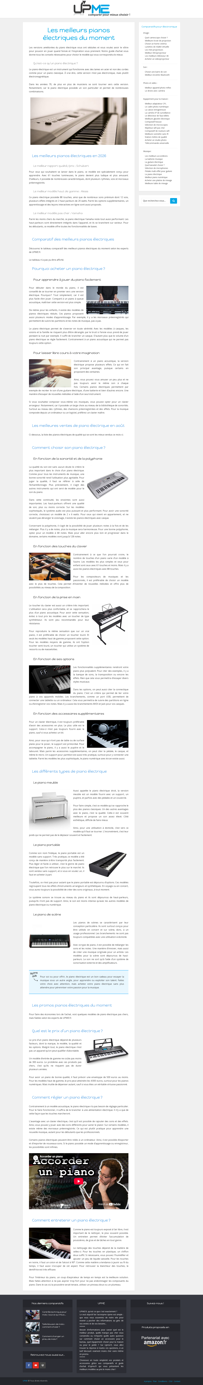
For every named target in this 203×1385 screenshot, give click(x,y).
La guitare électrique (154, 162)
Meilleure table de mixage (156, 183)
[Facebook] (29, 1365)
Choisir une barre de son (156, 71)
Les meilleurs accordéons (156, 156)
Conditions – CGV (165, 1381)
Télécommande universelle (157, 143)
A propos (148, 1381)
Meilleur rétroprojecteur (155, 52)
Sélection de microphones (156, 168)
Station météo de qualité (156, 137)
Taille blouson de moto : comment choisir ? (53, 1325)
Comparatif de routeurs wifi (157, 131)
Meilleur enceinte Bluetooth (157, 74)
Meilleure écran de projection (158, 40)
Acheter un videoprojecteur (157, 59)
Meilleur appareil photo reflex (158, 87)
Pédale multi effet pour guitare (158, 171)
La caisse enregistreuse (155, 109)
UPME (25, 1380)
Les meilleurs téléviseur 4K (157, 56)
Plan (155, 1381)
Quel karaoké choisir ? (154, 165)
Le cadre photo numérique (157, 106)
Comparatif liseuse (153, 121)
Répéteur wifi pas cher (155, 128)
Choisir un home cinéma (156, 43)
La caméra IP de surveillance (157, 112)
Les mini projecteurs (154, 49)
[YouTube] (36, 1365)
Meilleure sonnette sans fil (156, 134)
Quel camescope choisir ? (156, 37)
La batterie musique (154, 159)
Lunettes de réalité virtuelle (157, 46)
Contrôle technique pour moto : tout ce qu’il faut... (54, 1313)
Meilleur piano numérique (156, 177)
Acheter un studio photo (156, 140)
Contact (177, 1381)
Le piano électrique (153, 174)
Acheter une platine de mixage (158, 180)
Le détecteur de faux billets (157, 115)
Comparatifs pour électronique (159, 26)
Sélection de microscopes (156, 124)
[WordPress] (42, 1365)
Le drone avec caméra (155, 90)
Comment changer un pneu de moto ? (53, 1337)
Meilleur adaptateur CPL (155, 103)
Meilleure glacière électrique (157, 118)
